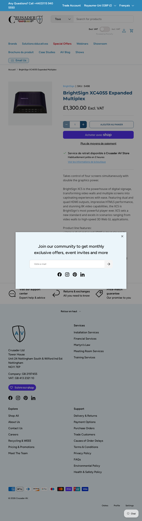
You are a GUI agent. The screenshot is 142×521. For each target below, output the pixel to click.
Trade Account (71, 5)
